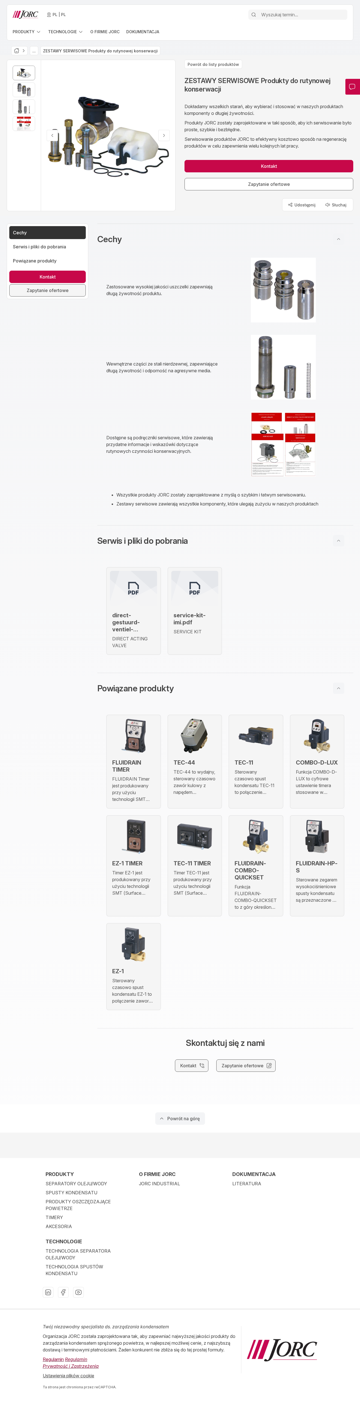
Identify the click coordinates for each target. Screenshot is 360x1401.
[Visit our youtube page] (78, 1292)
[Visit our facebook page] (63, 1292)
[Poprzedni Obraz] (52, 135)
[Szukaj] (254, 15)
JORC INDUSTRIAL (159, 1183)
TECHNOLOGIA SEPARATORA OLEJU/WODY (78, 1254)
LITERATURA (246, 1183)
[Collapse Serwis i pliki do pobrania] (338, 540)
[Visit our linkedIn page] (48, 1292)
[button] (225, 239)
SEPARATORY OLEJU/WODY (76, 1183)
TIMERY (54, 1217)
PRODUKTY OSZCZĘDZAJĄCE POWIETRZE (78, 1205)
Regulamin (53, 1359)
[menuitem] (27, 32)
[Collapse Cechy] (338, 239)
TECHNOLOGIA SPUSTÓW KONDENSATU (74, 1270)
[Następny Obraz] (164, 135)
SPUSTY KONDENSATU (71, 1192)
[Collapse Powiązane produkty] (338, 688)
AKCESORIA (59, 1226)
